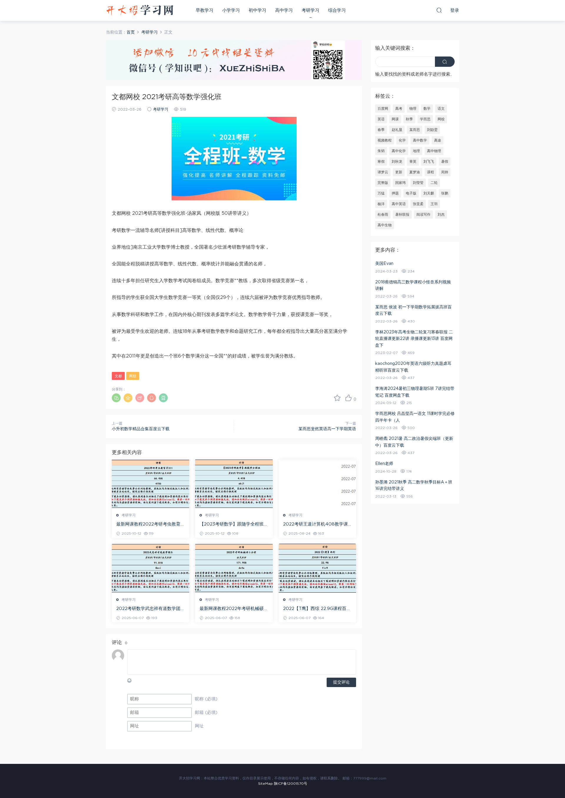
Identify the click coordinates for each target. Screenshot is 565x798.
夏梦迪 (414, 172)
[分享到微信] (116, 397)
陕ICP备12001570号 (290, 783)
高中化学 (399, 151)
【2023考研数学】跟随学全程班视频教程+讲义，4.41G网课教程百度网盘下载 (234, 524)
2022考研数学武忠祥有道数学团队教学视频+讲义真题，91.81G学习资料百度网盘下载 (150, 609)
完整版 (383, 182)
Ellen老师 (384, 464)
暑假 (444, 161)
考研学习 (310, 10)
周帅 (444, 172)
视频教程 (385, 140)
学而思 (425, 119)
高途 (437, 140)
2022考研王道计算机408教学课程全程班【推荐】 (315, 524)
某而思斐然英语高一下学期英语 (327, 429)
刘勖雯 (432, 130)
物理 (412, 108)
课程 (430, 172)
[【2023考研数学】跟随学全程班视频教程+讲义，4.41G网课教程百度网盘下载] (233, 483)
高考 (398, 108)
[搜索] (439, 10)
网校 (132, 376)
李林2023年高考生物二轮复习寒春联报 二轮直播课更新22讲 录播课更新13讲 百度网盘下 (414, 339)
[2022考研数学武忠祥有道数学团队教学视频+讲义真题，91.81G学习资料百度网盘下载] (150, 568)
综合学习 (337, 10)
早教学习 (204, 10)
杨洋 (381, 204)
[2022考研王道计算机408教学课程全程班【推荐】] (317, 483)
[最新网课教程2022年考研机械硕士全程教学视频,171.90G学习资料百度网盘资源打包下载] (233, 568)
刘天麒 (428, 193)
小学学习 (231, 10)
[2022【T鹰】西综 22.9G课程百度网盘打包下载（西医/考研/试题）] (317, 568)
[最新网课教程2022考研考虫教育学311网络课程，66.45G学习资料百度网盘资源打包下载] (150, 483)
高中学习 (284, 10)
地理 (416, 151)
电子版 (411, 193)
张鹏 (444, 193)
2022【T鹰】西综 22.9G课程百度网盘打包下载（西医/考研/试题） (317, 609)
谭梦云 (383, 172)
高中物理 (434, 151)
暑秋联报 (402, 214)
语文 (441, 108)
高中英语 (399, 204)
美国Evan (384, 264)
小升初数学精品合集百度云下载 (141, 429)
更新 (398, 172)
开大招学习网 (140, 10)
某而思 (414, 130)
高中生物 (385, 225)
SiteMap (265, 783)
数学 (427, 108)
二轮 (434, 182)
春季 (381, 130)
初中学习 (257, 10)
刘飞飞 (428, 161)
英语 (381, 119)
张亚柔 (418, 204)
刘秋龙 (397, 161)
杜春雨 (383, 214)
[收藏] (337, 397)
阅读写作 (423, 214)
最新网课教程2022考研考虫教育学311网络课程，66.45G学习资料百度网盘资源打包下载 (150, 524)
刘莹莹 (418, 182)
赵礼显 (397, 130)
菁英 (412, 161)
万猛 (381, 193)
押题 (395, 193)
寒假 (381, 161)
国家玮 (400, 182)
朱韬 (381, 151)
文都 (118, 376)
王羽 (434, 204)
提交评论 (341, 682)
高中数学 (420, 140)
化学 (402, 140)
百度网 (383, 108)
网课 (395, 119)
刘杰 (441, 214)
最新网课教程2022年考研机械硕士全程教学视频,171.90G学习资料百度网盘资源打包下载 (234, 609)
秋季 (409, 119)
